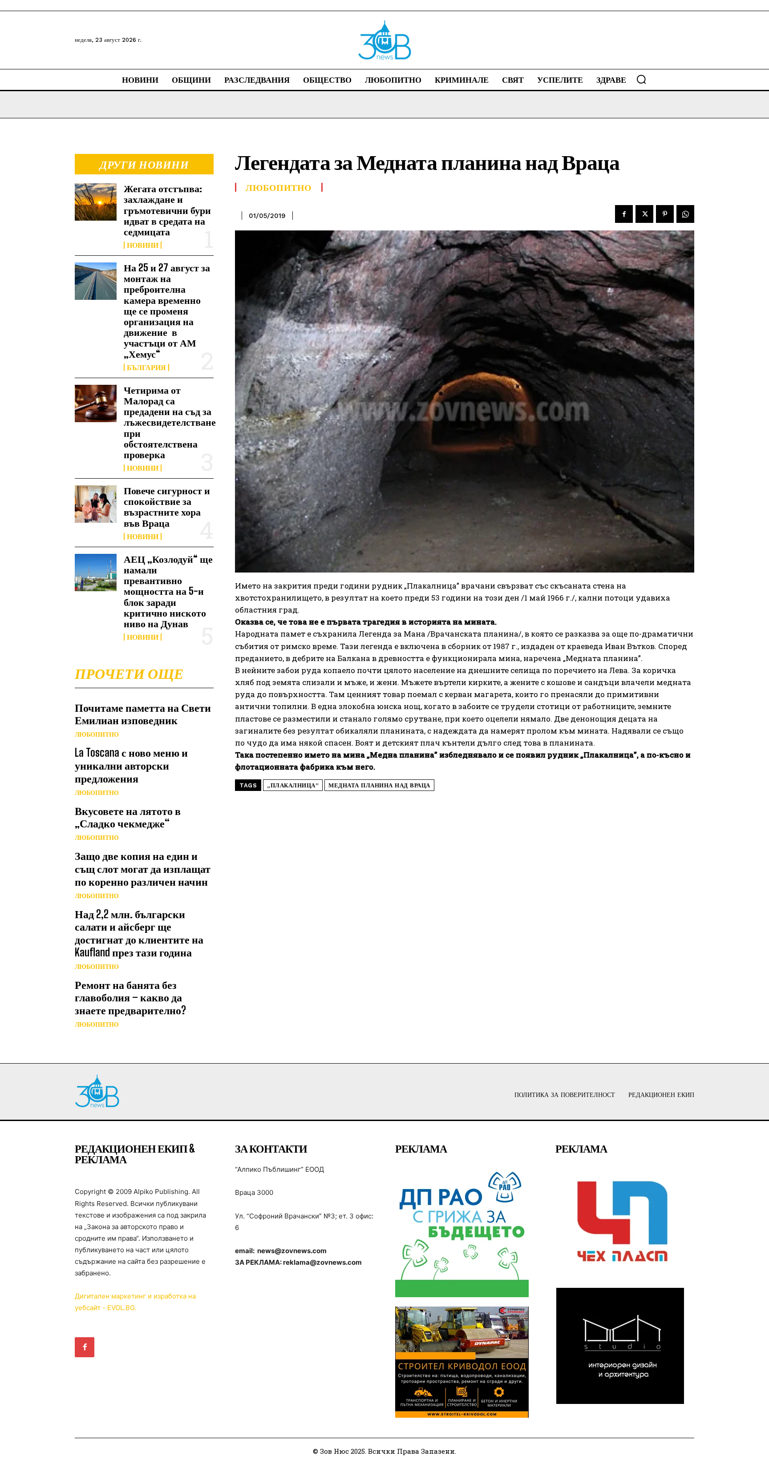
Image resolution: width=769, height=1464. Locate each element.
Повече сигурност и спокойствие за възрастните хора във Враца (167, 506)
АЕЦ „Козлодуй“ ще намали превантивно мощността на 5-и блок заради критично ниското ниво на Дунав (168, 591)
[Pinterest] (665, 214)
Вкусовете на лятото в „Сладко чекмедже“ (128, 817)
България (146, 367)
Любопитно (97, 734)
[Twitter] (644, 214)
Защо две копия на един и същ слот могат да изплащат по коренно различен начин (142, 868)
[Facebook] (624, 214)
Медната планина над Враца (379, 785)
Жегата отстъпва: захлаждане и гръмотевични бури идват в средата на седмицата (167, 210)
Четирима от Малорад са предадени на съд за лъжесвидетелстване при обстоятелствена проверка (170, 422)
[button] (641, 79)
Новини (142, 245)
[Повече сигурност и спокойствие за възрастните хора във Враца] (96, 504)
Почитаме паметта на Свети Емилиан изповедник (143, 714)
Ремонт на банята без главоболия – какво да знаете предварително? (130, 997)
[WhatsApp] (685, 214)
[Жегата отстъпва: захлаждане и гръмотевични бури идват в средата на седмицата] (96, 202)
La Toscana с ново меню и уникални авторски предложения (131, 765)
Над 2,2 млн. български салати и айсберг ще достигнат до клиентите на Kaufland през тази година (139, 933)
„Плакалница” (293, 785)
